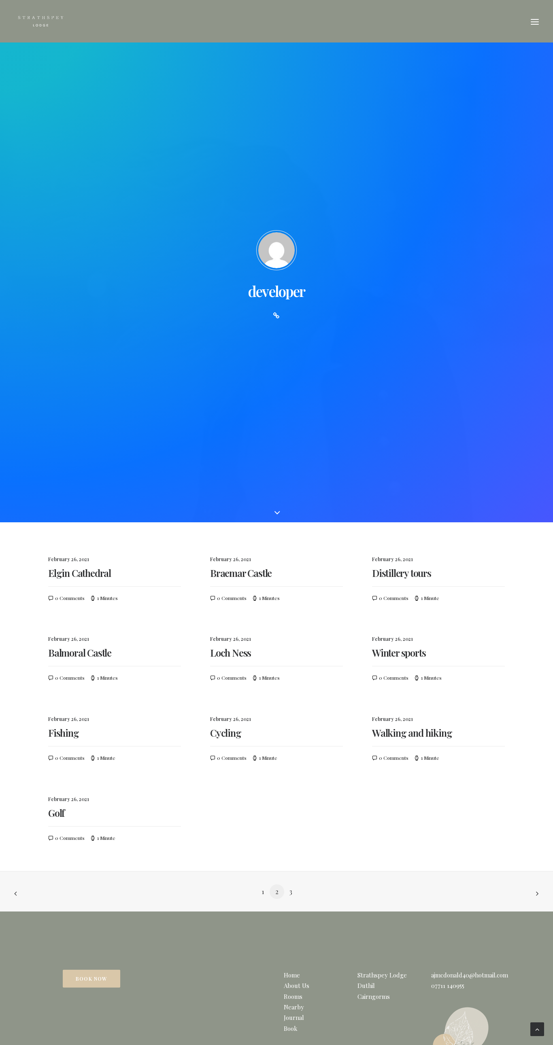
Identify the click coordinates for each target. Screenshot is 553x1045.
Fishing (63, 732)
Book (291, 1028)
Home (292, 975)
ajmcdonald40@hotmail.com (469, 975)
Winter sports (398, 652)
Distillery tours (401, 572)
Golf (56, 812)
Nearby (294, 1007)
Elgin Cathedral (79, 572)
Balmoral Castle (79, 652)
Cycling (225, 732)
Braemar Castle (241, 572)
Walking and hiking (412, 732)
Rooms (293, 996)
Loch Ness (230, 652)
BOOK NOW (91, 978)
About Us (296, 985)
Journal (294, 1017)
